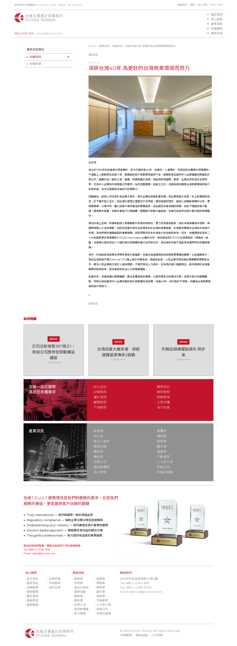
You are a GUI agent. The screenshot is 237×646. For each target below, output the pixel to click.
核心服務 (216, 19)
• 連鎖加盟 (99, 446)
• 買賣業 (161, 431)
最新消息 (216, 33)
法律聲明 (126, 635)
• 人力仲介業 (164, 462)
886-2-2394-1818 (24, 33)
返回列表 (93, 54)
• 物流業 (97, 436)
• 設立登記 (99, 387)
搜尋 (192, 4)
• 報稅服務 (162, 392)
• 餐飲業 (97, 452)
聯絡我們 (182, 4)
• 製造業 (97, 431)
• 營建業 (161, 452)
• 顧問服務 (99, 402)
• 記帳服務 (99, 392)
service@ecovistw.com (50, 33)
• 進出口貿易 (101, 441)
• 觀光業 (161, 446)
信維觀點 (216, 28)
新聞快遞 (35, 64)
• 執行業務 (99, 472)
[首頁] (39, 20)
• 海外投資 (162, 407)
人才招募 (157, 635)
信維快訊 (35, 57)
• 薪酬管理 (162, 397)
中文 (220, 4)
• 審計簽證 (99, 397)
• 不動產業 (162, 457)
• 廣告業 (97, 457)
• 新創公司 (162, 467)
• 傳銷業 (161, 436)
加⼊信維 (202, 4)
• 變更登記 (162, 387)
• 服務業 (161, 441)
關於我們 (216, 14)
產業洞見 (216, 24)
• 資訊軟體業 (101, 467)
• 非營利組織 (164, 472)
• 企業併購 (162, 402)
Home (92, 46)
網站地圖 (141, 635)
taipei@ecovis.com (43, 553)
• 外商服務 (99, 407)
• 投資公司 (99, 462)
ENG (213, 4)
